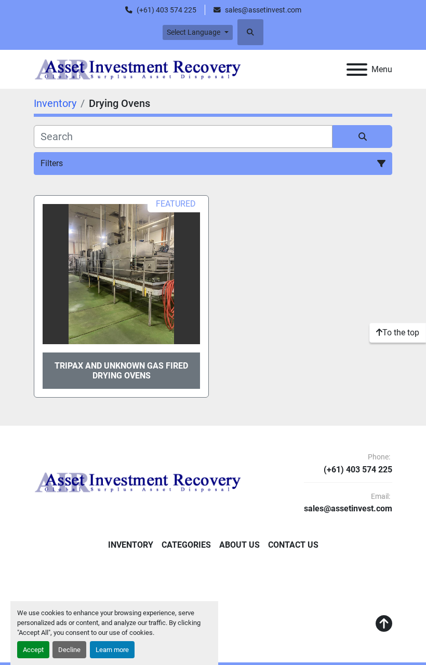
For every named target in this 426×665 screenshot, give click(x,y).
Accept (33, 650)
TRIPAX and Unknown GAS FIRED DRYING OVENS (121, 371)
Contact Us (293, 545)
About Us (239, 545)
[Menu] (357, 69)
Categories (186, 545)
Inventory (130, 545)
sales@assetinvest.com (263, 10)
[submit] (362, 136)
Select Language (193, 32)
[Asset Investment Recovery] (138, 481)
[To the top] (384, 624)
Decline (69, 650)
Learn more (112, 650)
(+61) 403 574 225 (166, 10)
